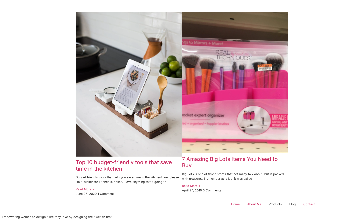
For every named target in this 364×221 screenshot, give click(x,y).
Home (235, 204)
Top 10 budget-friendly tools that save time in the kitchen (124, 165)
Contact (309, 204)
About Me (254, 204)
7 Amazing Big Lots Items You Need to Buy (230, 162)
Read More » (85, 189)
